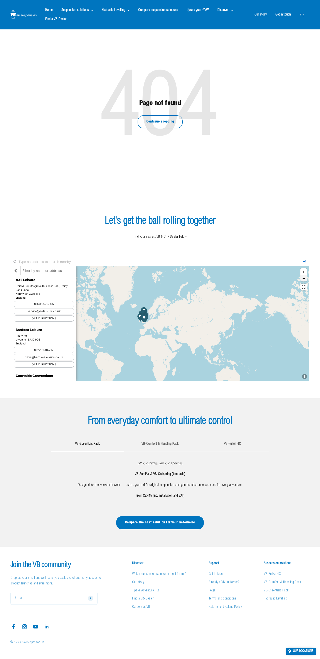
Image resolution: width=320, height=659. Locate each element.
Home (49, 10)
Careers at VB (141, 607)
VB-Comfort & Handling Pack (282, 582)
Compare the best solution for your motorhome (160, 522)
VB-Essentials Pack (276, 590)
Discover (223, 10)
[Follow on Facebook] (13, 627)
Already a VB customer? (224, 582)
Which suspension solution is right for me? (159, 574)
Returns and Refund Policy (225, 607)
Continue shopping (160, 121)
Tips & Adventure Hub (146, 590)
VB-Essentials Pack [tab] (87, 444)
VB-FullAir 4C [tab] (232, 444)
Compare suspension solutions (158, 10)
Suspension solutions (75, 10)
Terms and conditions (222, 598)
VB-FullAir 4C (272, 574)
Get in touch (283, 14)
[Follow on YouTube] (36, 627)
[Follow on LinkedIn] (47, 627)
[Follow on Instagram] (24, 627)
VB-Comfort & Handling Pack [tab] (160, 444)
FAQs (212, 590)
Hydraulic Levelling (113, 10)
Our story (260, 14)
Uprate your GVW (198, 10)
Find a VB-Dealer (56, 19)
